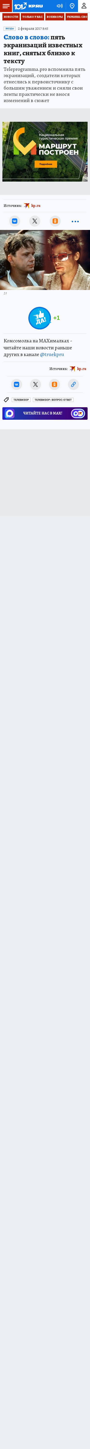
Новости (11, 17)
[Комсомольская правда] (28, 6)
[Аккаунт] (84, 6)
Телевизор (21, 399)
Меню (6, 6)
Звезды (9, 28)
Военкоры (55, 17)
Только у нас (32, 17)
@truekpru (52, 354)
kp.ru (36, 205)
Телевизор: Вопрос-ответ (53, 399)
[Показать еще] (75, 221)
